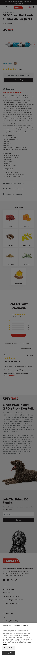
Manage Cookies (9, 648)
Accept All (9, 653)
